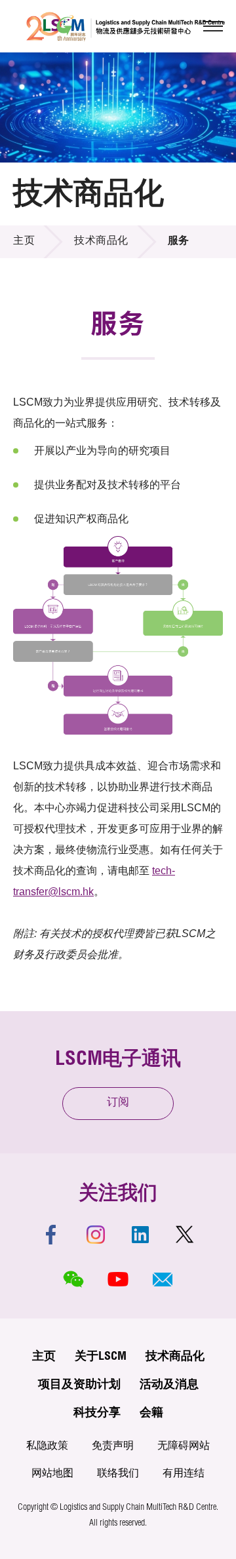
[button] (162, 1279)
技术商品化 (101, 242)
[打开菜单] (213, 26)
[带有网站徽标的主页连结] (125, 26)
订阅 (118, 1103)
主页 (24, 242)
